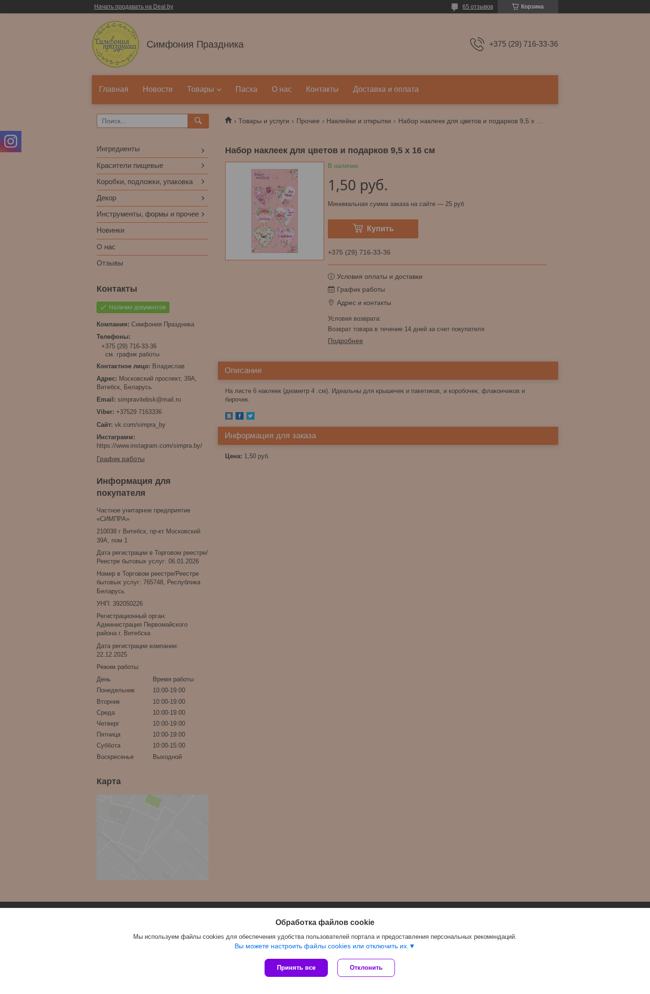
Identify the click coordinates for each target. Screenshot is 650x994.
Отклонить (366, 967)
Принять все (296, 967)
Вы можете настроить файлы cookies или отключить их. (322, 946)
